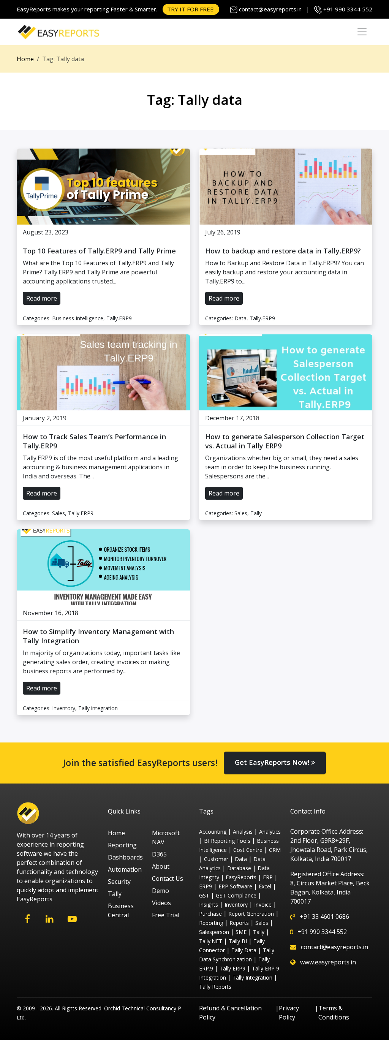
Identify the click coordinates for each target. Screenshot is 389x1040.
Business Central (121, 910)
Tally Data (243, 950)
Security (119, 881)
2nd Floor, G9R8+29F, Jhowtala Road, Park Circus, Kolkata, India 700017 (329, 849)
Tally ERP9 (232, 968)
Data (240, 318)
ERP (268, 877)
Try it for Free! (191, 9)
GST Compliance (236, 895)
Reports (239, 922)
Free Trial (165, 915)
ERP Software (235, 886)
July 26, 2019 (222, 232)
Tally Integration (252, 977)
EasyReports (241, 877)
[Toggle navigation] (362, 32)
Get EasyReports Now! (273, 762)
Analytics (270, 831)
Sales (58, 513)
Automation (125, 869)
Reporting (122, 845)
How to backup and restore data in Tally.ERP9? (283, 250)
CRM (275, 849)
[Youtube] (72, 919)
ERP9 (205, 886)
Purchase (210, 913)
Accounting (212, 831)
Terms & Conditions (333, 1012)
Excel (265, 886)
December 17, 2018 (232, 418)
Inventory (63, 708)
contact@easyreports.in (270, 9)
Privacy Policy (289, 1012)
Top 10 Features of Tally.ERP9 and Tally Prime (99, 250)
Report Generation (251, 913)
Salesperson (214, 932)
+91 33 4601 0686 (324, 916)
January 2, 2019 (44, 418)
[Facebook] (27, 919)
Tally (256, 513)
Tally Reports (215, 986)
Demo (160, 890)
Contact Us (167, 878)
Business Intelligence (77, 318)
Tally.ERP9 (119, 318)
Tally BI (238, 941)
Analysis (243, 831)
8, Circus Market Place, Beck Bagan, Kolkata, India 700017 (330, 892)
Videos (161, 903)
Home (25, 59)
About (160, 866)
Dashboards (125, 857)
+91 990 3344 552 (347, 9)
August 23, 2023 (45, 232)
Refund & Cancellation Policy (230, 1012)
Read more (41, 298)
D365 (159, 854)
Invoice (263, 904)
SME (241, 932)
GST (204, 895)
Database (239, 868)
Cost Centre (247, 849)
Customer (216, 859)
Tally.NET (210, 941)
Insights (208, 904)
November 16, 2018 (50, 613)
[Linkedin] (49, 919)
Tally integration (98, 708)
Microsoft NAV (166, 837)
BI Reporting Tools (227, 840)
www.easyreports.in (328, 962)
